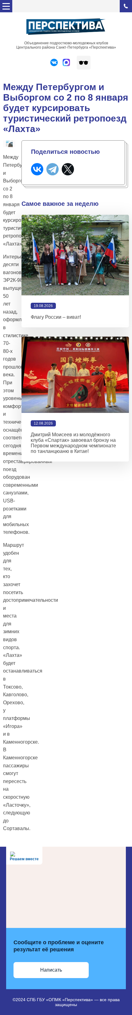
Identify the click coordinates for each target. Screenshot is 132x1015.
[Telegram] (52, 169)
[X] (68, 169)
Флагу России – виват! (56, 317)
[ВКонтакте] (37, 169)
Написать (51, 970)
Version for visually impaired (84, 63)
